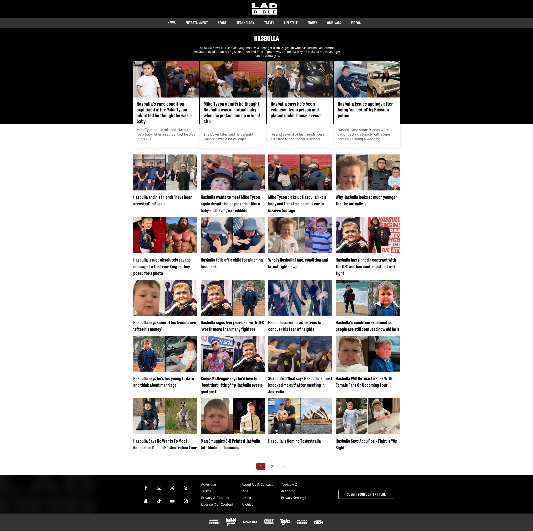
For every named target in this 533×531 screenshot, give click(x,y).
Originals (334, 23)
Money (312, 23)
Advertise (208, 484)
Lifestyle (291, 23)
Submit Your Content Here (366, 494)
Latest (246, 497)
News (172, 23)
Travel (269, 23)
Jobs (245, 491)
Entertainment (197, 23)
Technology (245, 23)
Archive (247, 504)
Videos (356, 23)
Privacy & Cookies (215, 497)
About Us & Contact (257, 484)
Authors (287, 491)
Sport (222, 23)
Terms (206, 491)
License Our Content (217, 504)
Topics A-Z (289, 484)
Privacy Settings (293, 497)
